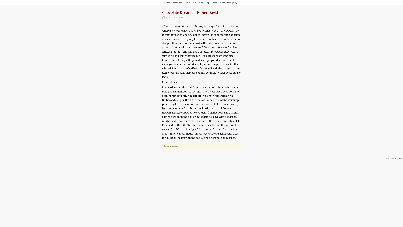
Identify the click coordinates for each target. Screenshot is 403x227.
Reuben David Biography (228, 3)
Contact (214, 3)
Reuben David (191, 3)
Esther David (177, 3)
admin (170, 18)
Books (201, 3)
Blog (207, 3)
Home (168, 3)
